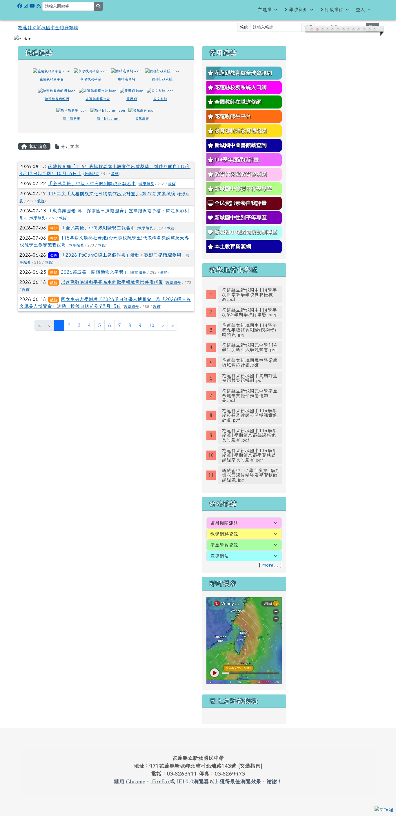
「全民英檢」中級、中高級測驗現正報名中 (92, 183)
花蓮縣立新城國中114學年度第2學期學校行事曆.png (249, 312)
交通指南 (250, 765)
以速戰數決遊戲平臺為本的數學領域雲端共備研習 (112, 282)
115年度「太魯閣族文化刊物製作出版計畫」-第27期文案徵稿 (111, 193)
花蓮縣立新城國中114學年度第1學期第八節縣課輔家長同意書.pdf (249, 435)
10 (152, 325)
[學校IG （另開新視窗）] (26, 5)
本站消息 (37, 146)
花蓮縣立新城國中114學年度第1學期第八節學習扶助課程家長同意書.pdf (249, 455)
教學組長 (91, 174)
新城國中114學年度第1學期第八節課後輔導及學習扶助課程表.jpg (251, 475)
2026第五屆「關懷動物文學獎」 (94, 272)
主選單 (265, 9)
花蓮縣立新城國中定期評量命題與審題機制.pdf (249, 378)
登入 (360, 9)
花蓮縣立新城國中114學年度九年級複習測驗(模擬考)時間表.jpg (249, 330)
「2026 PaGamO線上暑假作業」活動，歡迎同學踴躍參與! (122, 255)
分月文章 (69, 146)
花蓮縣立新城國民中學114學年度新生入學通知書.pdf (249, 347)
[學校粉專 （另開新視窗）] (19, 5)
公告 (53, 255)
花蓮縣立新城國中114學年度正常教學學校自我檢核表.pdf (249, 295)
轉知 (53, 228)
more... (270, 565)
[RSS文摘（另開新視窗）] (39, 5)
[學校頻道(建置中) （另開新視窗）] (32, 5)
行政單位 (334, 9)
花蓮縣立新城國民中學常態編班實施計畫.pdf (249, 362)
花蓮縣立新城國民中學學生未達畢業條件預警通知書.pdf (249, 396)
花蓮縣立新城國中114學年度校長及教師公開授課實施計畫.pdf (249, 415)
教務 (115, 174)
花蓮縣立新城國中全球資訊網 (48, 27)
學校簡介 (298, 9)
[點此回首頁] (198, 38)
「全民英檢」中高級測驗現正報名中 (98, 227)
